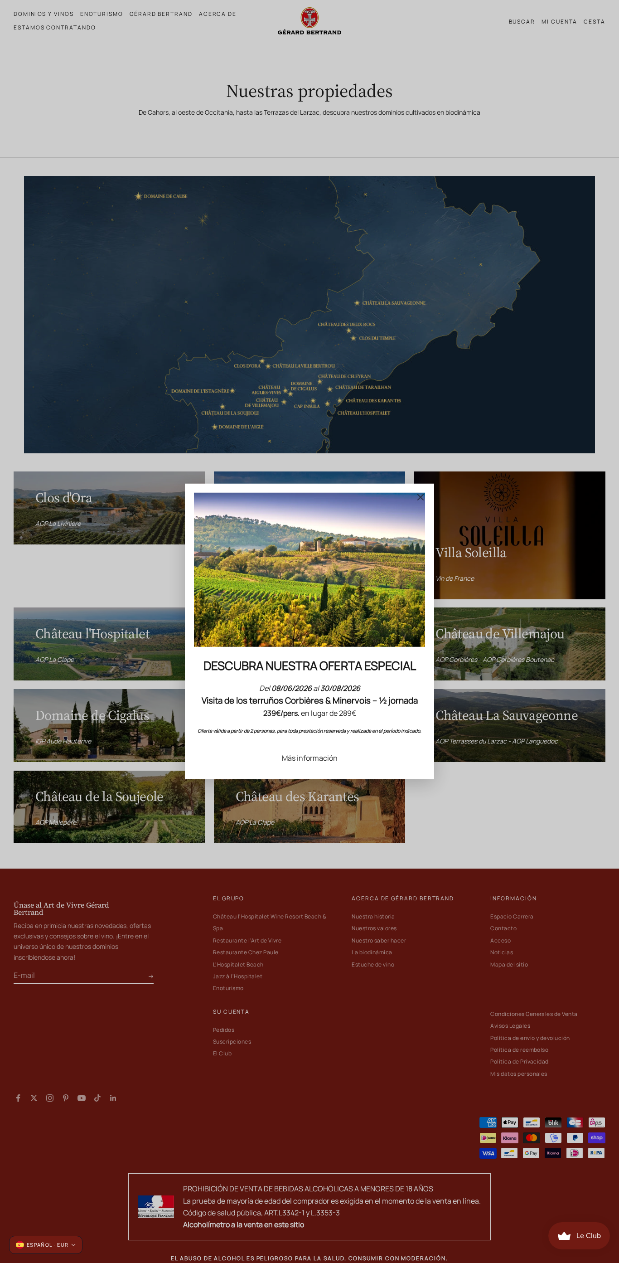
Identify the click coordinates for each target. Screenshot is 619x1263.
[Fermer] (420, 497)
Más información (310, 758)
